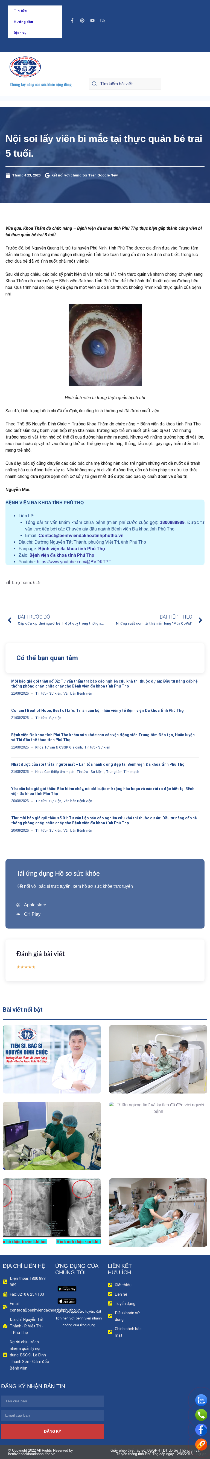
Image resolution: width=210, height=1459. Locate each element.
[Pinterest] (82, 20)
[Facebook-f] (72, 20)
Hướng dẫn (23, 22)
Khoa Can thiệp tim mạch (54, 772)
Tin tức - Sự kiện (48, 693)
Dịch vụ (20, 33)
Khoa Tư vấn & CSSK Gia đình (58, 747)
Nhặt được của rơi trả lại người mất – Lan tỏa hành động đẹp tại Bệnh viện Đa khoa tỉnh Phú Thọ (98, 764)
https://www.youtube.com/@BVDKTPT (74, 561)
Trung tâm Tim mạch (122, 772)
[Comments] (102, 20)
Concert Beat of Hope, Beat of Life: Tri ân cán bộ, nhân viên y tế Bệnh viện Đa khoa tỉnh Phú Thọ (97, 710)
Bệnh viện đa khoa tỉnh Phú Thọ (71, 548)
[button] (44, 1071)
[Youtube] (92, 20)
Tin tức (20, 11)
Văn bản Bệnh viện (77, 693)
